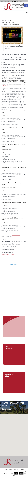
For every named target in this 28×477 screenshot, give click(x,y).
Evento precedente (13, 262)
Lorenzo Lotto (5, 85)
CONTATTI (19, 1)
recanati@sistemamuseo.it (8, 254)
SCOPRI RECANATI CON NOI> (13, 404)
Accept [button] (16, 473)
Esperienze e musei (10, 409)
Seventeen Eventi (16, 235)
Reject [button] (21, 473)
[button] (26, 5)
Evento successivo (14, 264)
